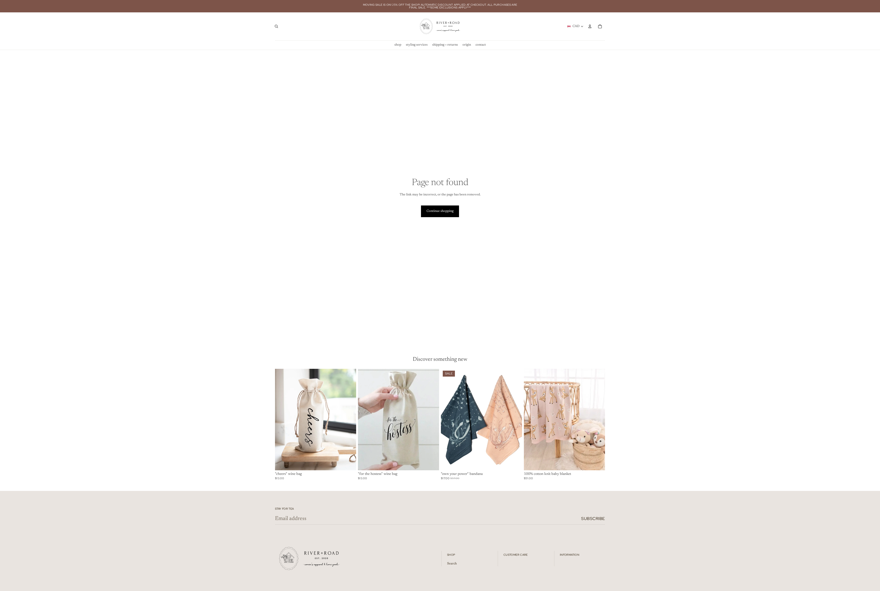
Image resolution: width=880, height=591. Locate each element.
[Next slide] (515, 419)
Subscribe (593, 518)
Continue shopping (440, 211)
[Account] (590, 26)
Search (452, 563)
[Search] (276, 26)
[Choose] (515, 463)
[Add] (349, 463)
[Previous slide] (448, 419)
